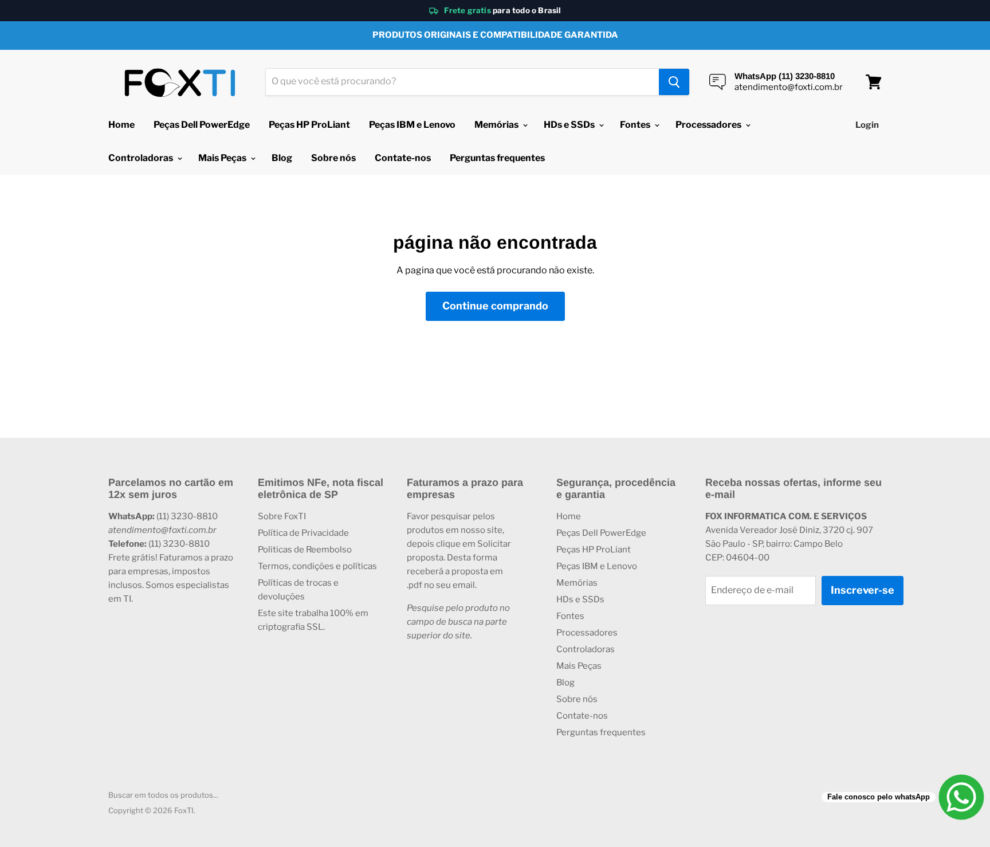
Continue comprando (495, 306)
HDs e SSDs (570, 124)
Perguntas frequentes (497, 157)
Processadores (709, 124)
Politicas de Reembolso (305, 549)
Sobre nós (333, 157)
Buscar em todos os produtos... (163, 794)
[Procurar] (674, 82)
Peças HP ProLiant (309, 124)
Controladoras (141, 157)
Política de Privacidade (303, 533)
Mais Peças (223, 157)
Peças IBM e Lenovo (412, 124)
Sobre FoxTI (282, 516)
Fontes (636, 124)
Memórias (497, 124)
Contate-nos (403, 157)
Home (121, 124)
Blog (282, 157)
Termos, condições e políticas (317, 566)
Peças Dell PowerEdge (202, 124)
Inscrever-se (862, 590)
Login (867, 125)
